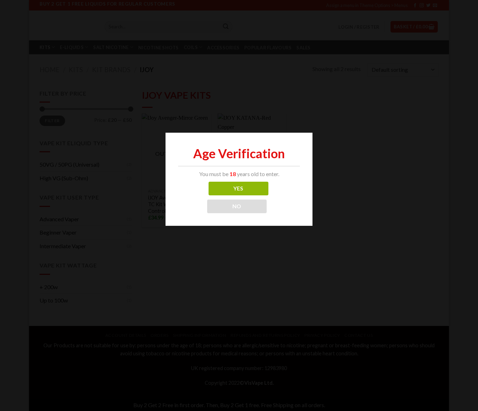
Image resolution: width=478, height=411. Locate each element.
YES (238, 188)
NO (236, 206)
